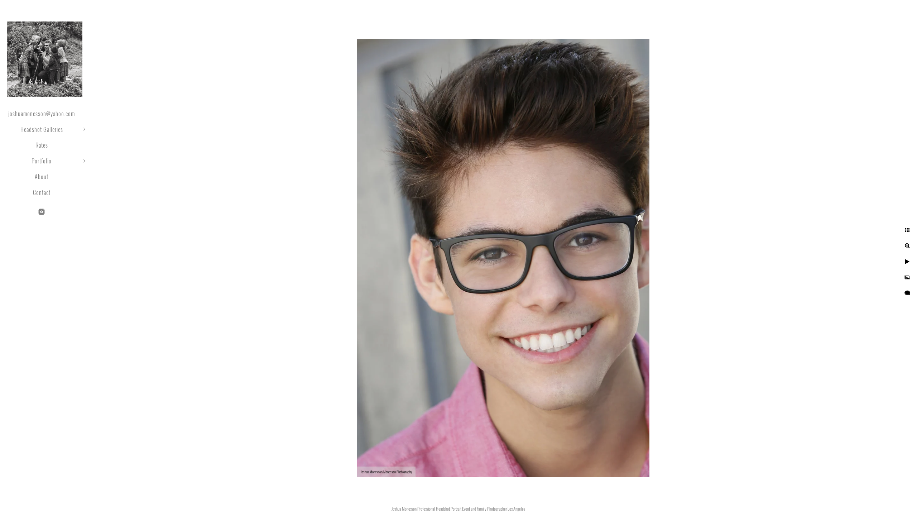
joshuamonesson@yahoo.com (41, 113)
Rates (41, 145)
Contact (42, 192)
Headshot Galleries (41, 129)
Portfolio (42, 161)
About (41, 176)
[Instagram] (41, 212)
